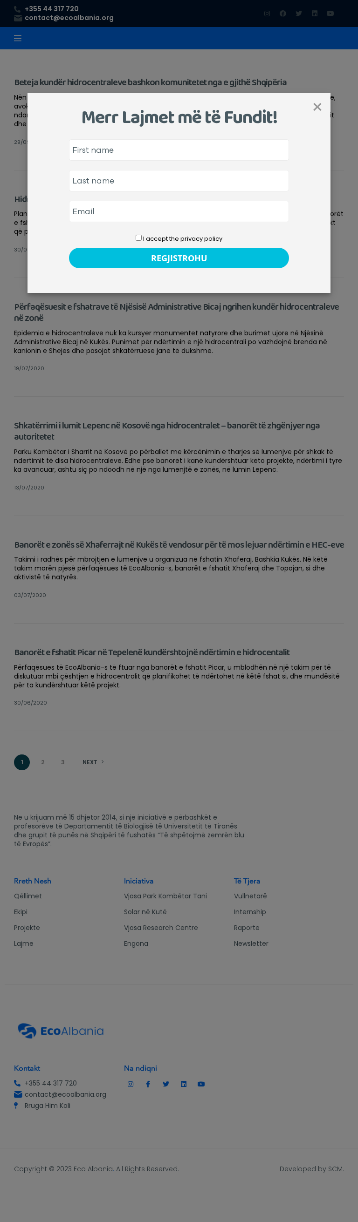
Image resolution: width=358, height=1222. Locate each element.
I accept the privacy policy (182, 238)
